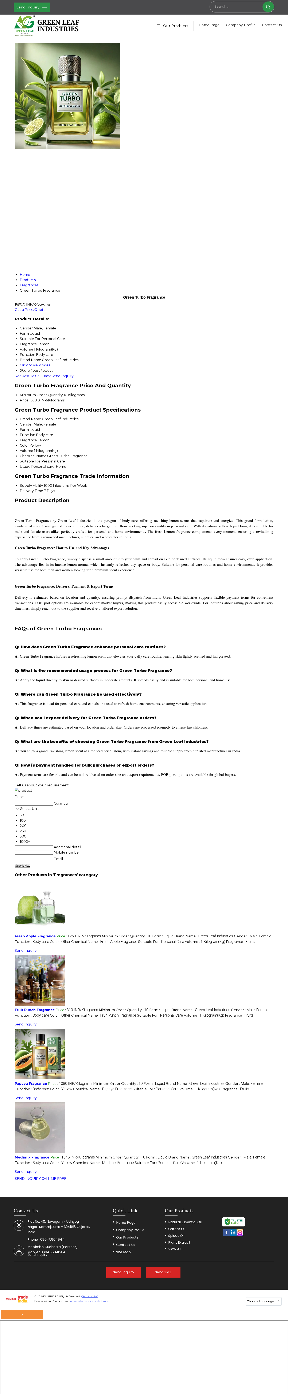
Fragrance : (240, 942)
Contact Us (272, 25)
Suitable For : (161, 942)
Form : (163, 936)
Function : (32, 942)
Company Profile (241, 25)
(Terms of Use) (89, 1296)
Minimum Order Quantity (41, 395)
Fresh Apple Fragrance (35, 936)
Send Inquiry (28, 7)
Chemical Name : (104, 942)
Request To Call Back (33, 376)
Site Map (123, 1252)
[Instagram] (240, 1235)
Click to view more (35, 365)
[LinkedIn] (233, 1235)
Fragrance (28, 440)
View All (174, 1249)
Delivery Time (31, 491)
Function (27, 435)
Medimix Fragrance (32, 1157)
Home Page (209, 25)
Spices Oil (176, 1235)
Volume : (205, 942)
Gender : (252, 936)
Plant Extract (179, 1242)
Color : (60, 942)
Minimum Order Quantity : (126, 936)
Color (24, 445)
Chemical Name (33, 456)
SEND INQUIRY (28, 1179)
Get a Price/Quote (30, 310)
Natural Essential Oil (185, 1222)
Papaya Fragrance (31, 1084)
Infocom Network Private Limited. (90, 1301)
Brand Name (30, 419)
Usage (25, 467)
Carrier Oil (177, 1229)
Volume (26, 451)
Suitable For (30, 461)
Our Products (175, 26)
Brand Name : (203, 936)
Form (24, 430)
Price (24, 400)
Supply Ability (31, 486)
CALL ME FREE (54, 1179)
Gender (26, 424)
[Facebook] (226, 1235)
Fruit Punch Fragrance (35, 1010)
